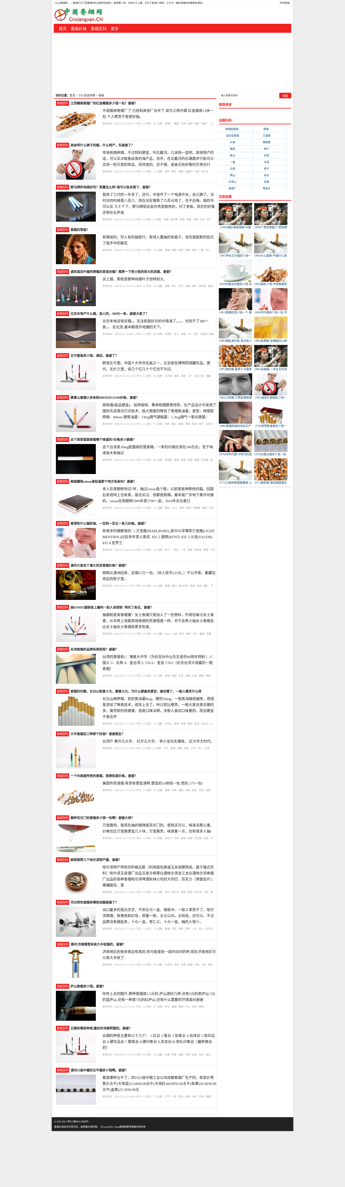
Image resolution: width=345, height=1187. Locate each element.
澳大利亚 (183, 586)
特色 (187, 928)
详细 (187, 1054)
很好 (196, 123)
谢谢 (190, 123)
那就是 (202, 286)
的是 (270, 155)
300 (189, 334)
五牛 (167, 1096)
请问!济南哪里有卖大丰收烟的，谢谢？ (98, 944)
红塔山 (236, 181)
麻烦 (190, 892)
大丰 (203, 964)
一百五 (175, 550)
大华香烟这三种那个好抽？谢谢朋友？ (97, 734)
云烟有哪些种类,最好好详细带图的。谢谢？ (101, 1028)
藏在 (206, 586)
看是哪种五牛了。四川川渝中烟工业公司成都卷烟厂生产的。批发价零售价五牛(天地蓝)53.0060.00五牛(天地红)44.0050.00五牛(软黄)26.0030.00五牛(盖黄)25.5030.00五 (159, 1084)
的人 (201, 928)
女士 (195, 633)
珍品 (194, 1054)
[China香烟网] (80, 15)
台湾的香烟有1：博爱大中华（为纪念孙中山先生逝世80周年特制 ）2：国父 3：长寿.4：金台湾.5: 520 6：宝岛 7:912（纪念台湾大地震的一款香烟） (158, 663)
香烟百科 (99, 29)
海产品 (204, 171)
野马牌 (174, 219)
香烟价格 (79, 29)
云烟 (167, 1054)
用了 (209, 219)
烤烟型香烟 (235, 128)
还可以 (209, 928)
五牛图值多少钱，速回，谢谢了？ (94, 355)
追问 (194, 1006)
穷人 (208, 250)
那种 (210, 286)
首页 (63, 29)
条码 (167, 424)
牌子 (174, 171)
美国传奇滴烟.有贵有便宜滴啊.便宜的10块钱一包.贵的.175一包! (152, 783)
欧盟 (196, 460)
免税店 (198, 550)
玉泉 (206, 892)
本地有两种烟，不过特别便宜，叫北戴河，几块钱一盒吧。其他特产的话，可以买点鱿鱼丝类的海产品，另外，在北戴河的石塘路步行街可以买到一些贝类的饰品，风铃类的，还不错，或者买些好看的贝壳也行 (158, 159)
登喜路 (168, 460)
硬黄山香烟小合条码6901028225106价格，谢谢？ (104, 397)
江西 (183, 123)
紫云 (208, 1054)
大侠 (176, 838)
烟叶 (194, 286)
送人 (176, 334)
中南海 (203, 334)
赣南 (176, 123)
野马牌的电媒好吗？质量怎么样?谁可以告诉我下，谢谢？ (111, 187)
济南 (183, 964)
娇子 (270, 168)
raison (174, 508)
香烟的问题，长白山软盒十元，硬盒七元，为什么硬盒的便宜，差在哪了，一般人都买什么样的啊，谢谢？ (135, 692)
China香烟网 (61, 3)
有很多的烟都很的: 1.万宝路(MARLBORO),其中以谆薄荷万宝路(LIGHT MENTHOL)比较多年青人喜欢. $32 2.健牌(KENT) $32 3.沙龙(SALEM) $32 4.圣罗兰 (158, 537)
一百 (183, 550)
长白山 (168, 723)
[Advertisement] (172, 63)
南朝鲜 (196, 508)
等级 (174, 250)
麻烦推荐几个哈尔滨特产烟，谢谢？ (96, 859)
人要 (201, 250)
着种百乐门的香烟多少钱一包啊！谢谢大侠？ (102, 818)
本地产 (168, 334)
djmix (167, 633)
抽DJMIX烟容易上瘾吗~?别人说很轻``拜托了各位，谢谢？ (111, 607)
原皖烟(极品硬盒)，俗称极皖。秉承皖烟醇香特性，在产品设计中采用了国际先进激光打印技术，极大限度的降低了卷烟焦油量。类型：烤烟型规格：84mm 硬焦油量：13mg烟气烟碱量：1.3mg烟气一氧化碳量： (159, 411)
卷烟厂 (168, 123)
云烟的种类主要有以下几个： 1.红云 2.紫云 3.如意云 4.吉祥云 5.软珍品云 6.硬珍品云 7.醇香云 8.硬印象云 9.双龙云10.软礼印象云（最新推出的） (158, 1042)
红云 (201, 1054)
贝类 (196, 171)
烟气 (201, 424)
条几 (167, 550)
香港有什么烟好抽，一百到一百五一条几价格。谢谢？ (108, 523)
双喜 (270, 181)
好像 (195, 219)
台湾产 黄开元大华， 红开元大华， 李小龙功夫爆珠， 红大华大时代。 (158, 741)
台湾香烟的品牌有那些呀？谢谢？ (94, 649)
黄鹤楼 (270, 142)
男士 (174, 286)
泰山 (236, 155)
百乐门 (168, 838)
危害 (208, 633)
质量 (188, 219)
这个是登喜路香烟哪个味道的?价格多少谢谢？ (103, 439)
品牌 (187, 675)
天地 (201, 1096)
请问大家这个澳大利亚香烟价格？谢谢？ (99, 565)
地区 (210, 964)
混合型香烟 (235, 135)
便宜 (190, 723)
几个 (190, 376)
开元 (200, 748)
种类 (174, 1054)
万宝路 (198, 838)
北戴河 (188, 171)
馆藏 (208, 376)
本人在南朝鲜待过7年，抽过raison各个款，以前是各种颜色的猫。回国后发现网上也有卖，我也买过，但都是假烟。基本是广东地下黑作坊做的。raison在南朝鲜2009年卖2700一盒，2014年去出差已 (158, 495)
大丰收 (168, 964)
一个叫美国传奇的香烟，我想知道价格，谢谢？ (104, 776)
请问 (180, 250)
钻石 (270, 175)
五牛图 (168, 376)
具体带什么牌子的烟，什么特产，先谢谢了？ (102, 145)
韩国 (188, 508)
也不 (202, 219)
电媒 (166, 219)
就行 (194, 250)
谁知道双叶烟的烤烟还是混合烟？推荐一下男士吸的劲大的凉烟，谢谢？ (121, 271)
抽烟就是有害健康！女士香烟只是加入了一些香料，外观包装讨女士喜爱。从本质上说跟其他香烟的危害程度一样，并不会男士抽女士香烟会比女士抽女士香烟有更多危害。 (158, 621)
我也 (211, 508)
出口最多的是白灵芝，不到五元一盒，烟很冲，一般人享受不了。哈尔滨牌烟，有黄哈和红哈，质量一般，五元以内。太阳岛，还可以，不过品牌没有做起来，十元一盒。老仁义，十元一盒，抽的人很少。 (158, 916)
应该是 (204, 460)
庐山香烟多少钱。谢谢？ (88, 986)
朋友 (186, 748)
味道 (190, 460)
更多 (115, 29)
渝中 (194, 1096)
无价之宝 (199, 376)
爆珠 (167, 508)
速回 (176, 376)
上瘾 (174, 633)
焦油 (194, 424)
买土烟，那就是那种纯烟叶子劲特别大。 (134, 279)
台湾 (180, 675)
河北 (174, 928)
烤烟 (167, 286)
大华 (166, 748)
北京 (195, 334)
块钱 (201, 790)
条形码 (209, 424)
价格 (187, 790)
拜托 (181, 633)
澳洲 (199, 586)
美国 (208, 790)
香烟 (167, 250)
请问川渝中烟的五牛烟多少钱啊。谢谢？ (99, 1070)
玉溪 (270, 161)
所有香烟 (284, 3)
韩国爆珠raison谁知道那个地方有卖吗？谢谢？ (103, 481)
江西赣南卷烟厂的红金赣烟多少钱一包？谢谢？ (104, 103)
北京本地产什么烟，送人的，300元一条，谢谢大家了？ (109, 313)
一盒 (236, 161)
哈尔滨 (175, 892)
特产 (167, 171)
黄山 (174, 424)
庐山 (167, 1006)
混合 (180, 286)
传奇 (174, 790)
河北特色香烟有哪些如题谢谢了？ (94, 902)
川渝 (174, 1096)
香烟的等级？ (80, 229)
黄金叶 (270, 188)
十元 (194, 928)
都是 (211, 334)
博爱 (208, 675)
